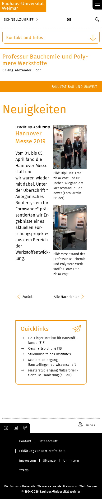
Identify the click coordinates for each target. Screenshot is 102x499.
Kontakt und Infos (24, 37)
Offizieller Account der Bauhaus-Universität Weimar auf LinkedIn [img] (15, 428)
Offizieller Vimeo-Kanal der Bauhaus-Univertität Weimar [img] (25, 428)
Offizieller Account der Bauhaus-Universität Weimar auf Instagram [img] (5, 428)
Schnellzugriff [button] (19, 19)
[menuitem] (68, 20)
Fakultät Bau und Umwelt (74, 87)
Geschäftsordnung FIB (45, 348)
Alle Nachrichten (66, 297)
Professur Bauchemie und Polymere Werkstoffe (45, 60)
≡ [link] (97, 4)
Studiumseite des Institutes (49, 354)
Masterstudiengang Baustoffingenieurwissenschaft (52, 362)
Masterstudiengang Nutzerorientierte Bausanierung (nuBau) (53, 372)
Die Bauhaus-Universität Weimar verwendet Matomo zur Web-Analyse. (50, 486)
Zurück (28, 297)
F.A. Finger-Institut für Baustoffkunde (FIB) (52, 340)
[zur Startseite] (23, 6)
